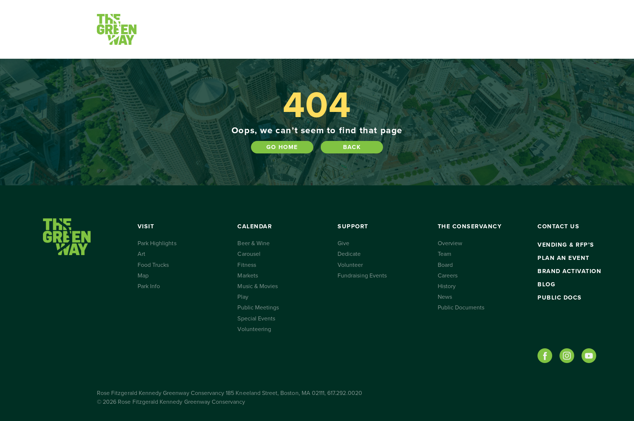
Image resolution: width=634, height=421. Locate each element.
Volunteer (350, 265)
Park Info (149, 286)
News (445, 297)
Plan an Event (564, 258)
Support (304, 29)
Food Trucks (153, 265)
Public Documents (461, 307)
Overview (450, 243)
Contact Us (450, 29)
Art (141, 254)
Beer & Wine (253, 243)
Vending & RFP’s (566, 244)
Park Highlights (157, 243)
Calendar (234, 29)
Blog (546, 284)
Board (445, 265)
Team (444, 254)
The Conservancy (386, 29)
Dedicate (349, 254)
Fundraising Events (362, 275)
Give (343, 243)
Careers (448, 275)
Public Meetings (258, 307)
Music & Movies (257, 286)
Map (143, 275)
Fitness (246, 265)
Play (242, 297)
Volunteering (254, 329)
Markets (247, 275)
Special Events (256, 318)
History (447, 286)
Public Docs (560, 297)
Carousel (248, 254)
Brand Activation (569, 271)
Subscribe (501, 29)
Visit (172, 29)
